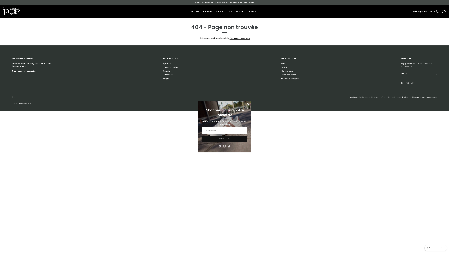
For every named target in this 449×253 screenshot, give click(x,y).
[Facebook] (220, 146)
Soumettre (224, 139)
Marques (240, 11)
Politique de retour (417, 97)
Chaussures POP (24, 103)
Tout (229, 11)
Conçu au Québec (171, 67)
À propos (167, 63)
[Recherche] (437, 11)
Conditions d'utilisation (358, 97)
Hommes (207, 11)
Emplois (166, 71)
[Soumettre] (436, 74)
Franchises (168, 74)
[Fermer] (247, 103)
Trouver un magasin (290, 78)
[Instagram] (224, 146)
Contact (285, 67)
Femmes (195, 11)
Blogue (166, 78)
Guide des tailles (288, 74)
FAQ (283, 63)
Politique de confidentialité (380, 97)
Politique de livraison (400, 97)
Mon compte (287, 71)
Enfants (219, 11)
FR (431, 11)
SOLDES (252, 11)
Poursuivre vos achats (240, 38)
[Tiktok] (229, 146)
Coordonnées (431, 97)
